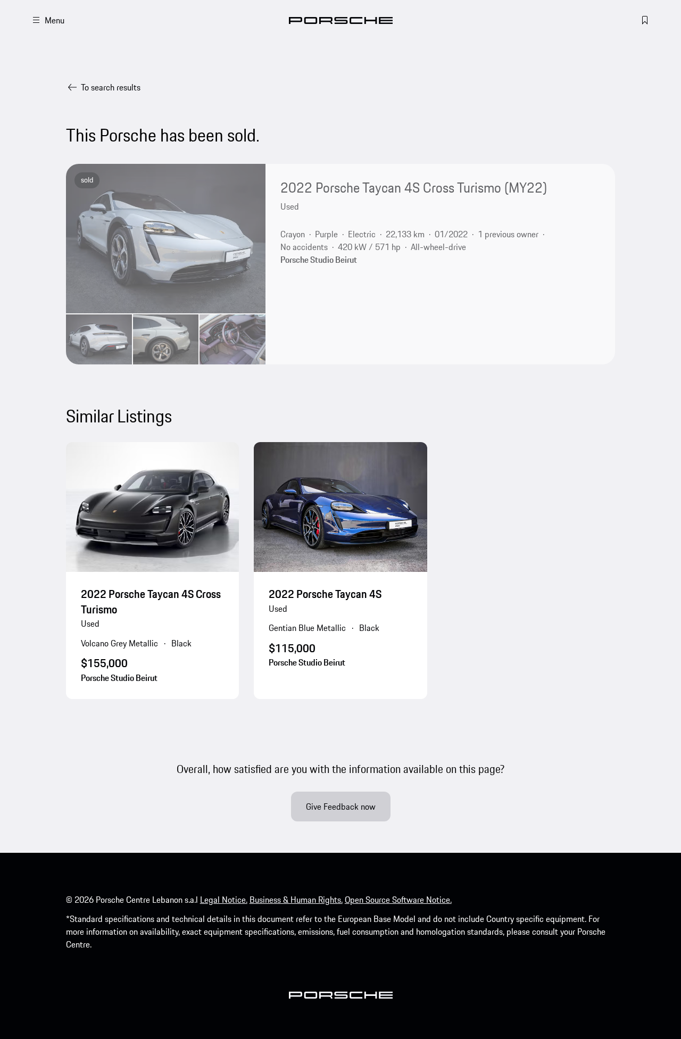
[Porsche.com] (341, 20)
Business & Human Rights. (296, 899)
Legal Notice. (223, 899)
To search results (110, 87)
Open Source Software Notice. (398, 899)
